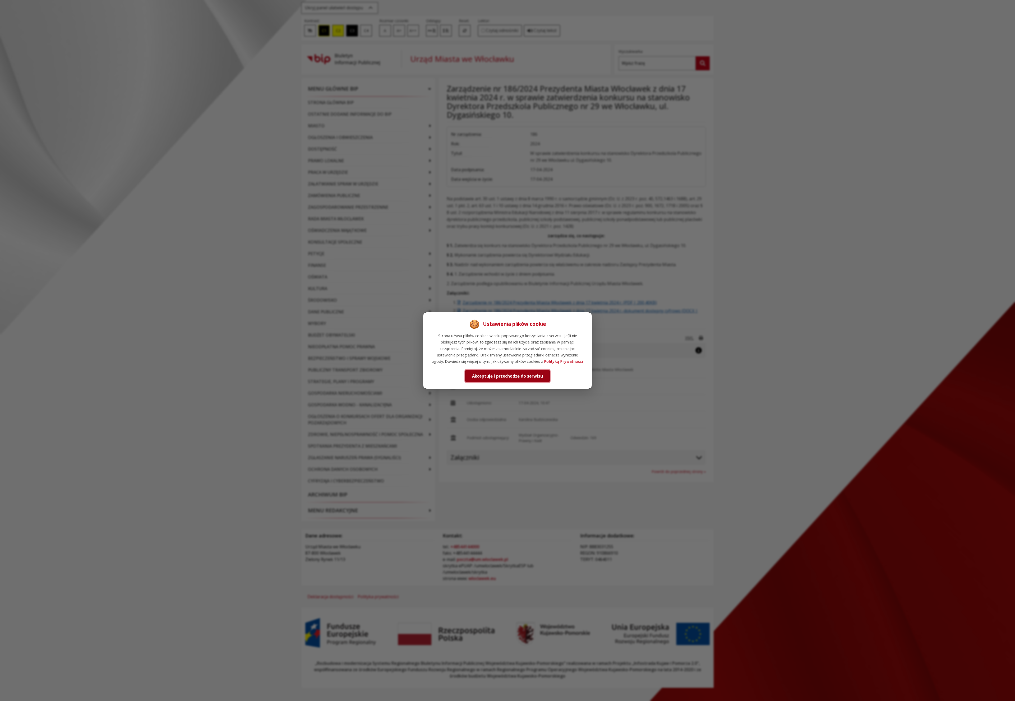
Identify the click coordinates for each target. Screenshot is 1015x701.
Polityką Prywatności (563, 361)
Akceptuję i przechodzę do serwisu (507, 376)
